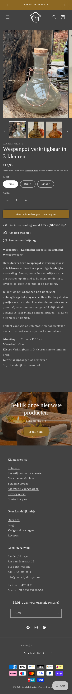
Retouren (14, 468)
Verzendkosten (31, 170)
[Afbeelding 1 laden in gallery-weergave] (17, 130)
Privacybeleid (17, 493)
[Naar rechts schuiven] (68, 131)
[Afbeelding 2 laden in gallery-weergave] (36, 130)
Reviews (13, 535)
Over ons (14, 519)
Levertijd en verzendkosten (25, 473)
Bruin (27, 184)
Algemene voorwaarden (23, 488)
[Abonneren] (57, 613)
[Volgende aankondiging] (65, 5)
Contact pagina (17, 499)
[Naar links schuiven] (4, 131)
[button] (7, 17)
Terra (10, 184)
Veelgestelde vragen (21, 530)
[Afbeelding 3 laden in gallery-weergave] (54, 130)
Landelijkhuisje (30, 687)
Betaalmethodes (18, 483)
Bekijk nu (36, 431)
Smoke (45, 184)
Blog (11, 525)
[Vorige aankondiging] (7, 5)
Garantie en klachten (21, 478)
